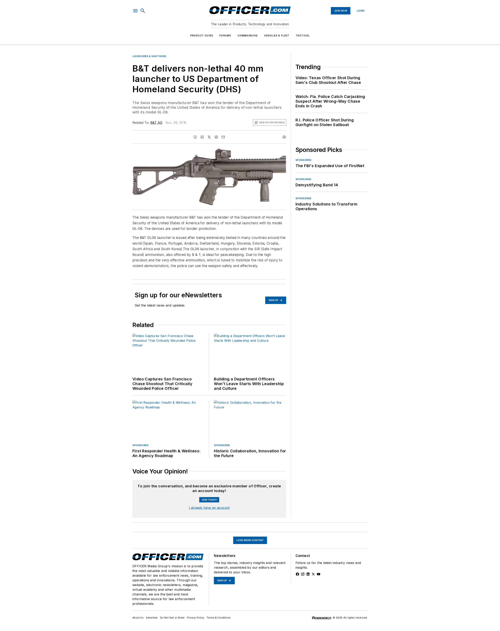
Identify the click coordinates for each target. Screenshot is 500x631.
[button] (135, 11)
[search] (143, 11)
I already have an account (209, 508)
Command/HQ (248, 35)
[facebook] (195, 137)
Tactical (303, 35)
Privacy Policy (195, 617)
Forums (225, 35)
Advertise (152, 617)
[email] (223, 137)
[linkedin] (202, 137)
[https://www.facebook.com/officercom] (297, 574)
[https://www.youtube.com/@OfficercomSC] (319, 574)
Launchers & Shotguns (149, 56)
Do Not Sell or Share (172, 617)
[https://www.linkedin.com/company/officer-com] (308, 574)
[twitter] (209, 137)
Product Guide (201, 35)
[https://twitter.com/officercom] (313, 574)
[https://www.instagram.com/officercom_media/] (303, 574)
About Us (138, 617)
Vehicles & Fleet (276, 35)
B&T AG (156, 123)
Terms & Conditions (218, 617)
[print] (284, 137)
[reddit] (216, 137)
